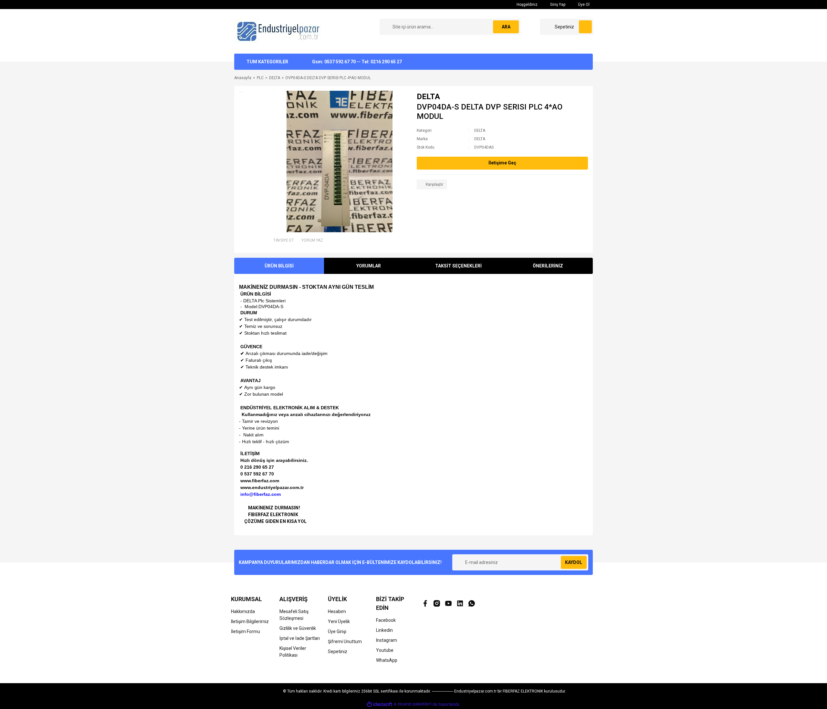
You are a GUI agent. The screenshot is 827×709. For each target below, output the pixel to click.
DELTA (428, 96)
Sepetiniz (337, 651)
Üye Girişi (337, 631)
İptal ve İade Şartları (299, 638)
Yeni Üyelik (339, 621)
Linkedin (384, 630)
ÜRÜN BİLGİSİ (279, 265)
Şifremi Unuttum (345, 641)
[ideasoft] (380, 704)
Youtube (384, 650)
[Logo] (279, 31)
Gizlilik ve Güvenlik (297, 628)
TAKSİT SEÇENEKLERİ (458, 265)
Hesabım (337, 611)
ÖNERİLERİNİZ (548, 265)
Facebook (386, 620)
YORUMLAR (368, 265)
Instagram (386, 640)
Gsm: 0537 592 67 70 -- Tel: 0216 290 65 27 (357, 61)
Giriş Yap (557, 4)
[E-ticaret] (413, 704)
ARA (506, 26)
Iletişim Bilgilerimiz (250, 621)
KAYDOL (573, 562)
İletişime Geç (502, 162)
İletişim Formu (245, 631)
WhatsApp (386, 660)
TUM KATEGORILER (267, 61)
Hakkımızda (243, 611)
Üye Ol (583, 4)
